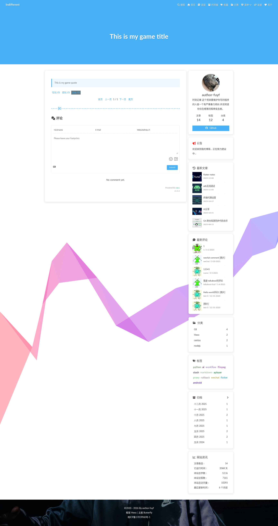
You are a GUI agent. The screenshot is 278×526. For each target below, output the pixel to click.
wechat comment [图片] (214, 258)
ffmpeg (222, 367)
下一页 (122, 99)
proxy (196, 377)
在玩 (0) (56, 92)
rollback (205, 377)
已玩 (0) (76, 92)
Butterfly (148, 513)
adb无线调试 (209, 186)
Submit (172, 167)
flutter (224, 377)
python (197, 367)
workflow (211, 367)
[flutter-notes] (197, 176)
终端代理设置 (209, 198)
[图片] (206, 304)
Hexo (133, 513)
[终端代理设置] (197, 200)
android (197, 382)
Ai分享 (206, 209)
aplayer (218, 372)
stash (196, 372)
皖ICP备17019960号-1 (139, 517)
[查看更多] (227, 397)
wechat (215, 377)
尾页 (130, 99)
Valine (178, 188)
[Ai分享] (197, 211)
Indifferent (13, 4)
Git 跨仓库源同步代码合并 (215, 221)
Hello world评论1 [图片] (214, 292)
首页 (100, 99)
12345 (206, 269)
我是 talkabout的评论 (213, 281)
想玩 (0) (66, 92)
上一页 (108, 99)
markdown (206, 372)
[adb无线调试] (197, 188)
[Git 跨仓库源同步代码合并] (197, 223)
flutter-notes (209, 174)
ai (203, 367)
